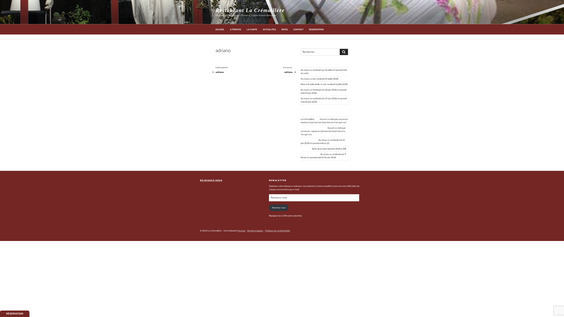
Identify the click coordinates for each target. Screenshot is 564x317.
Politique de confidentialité (277, 230)
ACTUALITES (269, 29)
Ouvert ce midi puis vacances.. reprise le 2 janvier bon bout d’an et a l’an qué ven (323, 131)
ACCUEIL (219, 29)
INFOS (284, 29)
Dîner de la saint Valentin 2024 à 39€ (329, 148)
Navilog (241, 230)
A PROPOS (235, 29)
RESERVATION (316, 29)
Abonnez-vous (279, 207)
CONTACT (298, 29)
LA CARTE (252, 29)
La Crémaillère (307, 119)
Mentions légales (255, 230)
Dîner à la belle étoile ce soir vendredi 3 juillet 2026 (324, 84)
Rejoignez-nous (211, 180)
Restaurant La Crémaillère (250, 10)
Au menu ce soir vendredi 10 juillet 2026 (319, 78)
